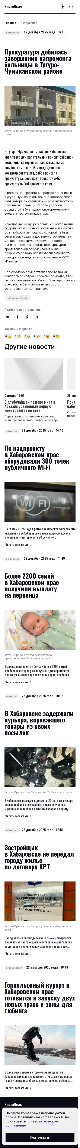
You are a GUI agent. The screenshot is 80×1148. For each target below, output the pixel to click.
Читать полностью (16, 544)
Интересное (28, 22)
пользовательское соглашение (32, 1123)
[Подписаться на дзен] (62, 7)
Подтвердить (40, 1137)
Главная (10, 22)
